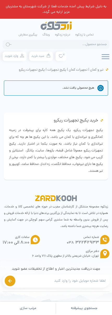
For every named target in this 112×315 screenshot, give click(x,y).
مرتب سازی (28, 308)
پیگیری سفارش (27, 35)
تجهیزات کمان (78, 69)
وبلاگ (46, 35)
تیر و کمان (96, 69)
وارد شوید (11, 56)
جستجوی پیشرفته (84, 308)
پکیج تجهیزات (56, 69)
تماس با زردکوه (84, 35)
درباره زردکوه (62, 35)
